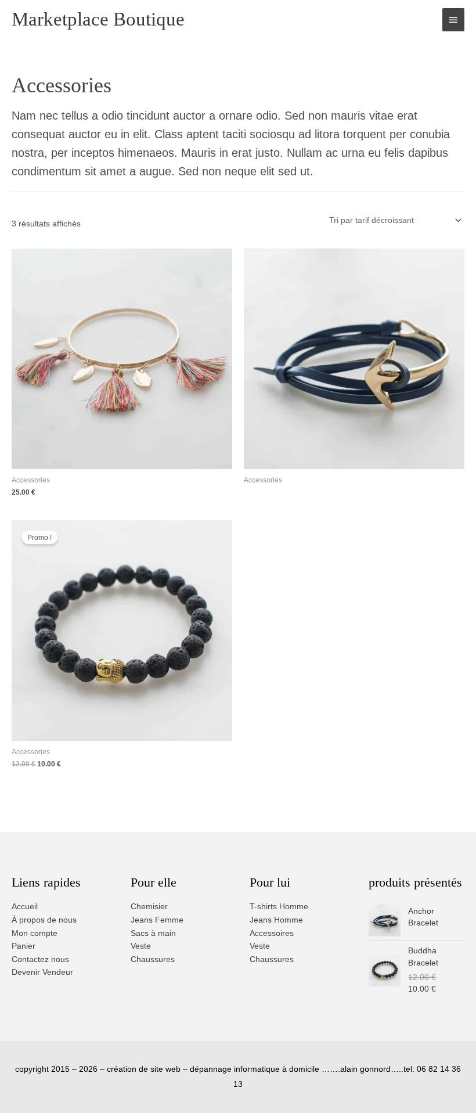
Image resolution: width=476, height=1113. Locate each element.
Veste (141, 946)
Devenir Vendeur (42, 972)
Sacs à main (153, 933)
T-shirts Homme (279, 906)
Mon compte (34, 933)
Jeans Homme (276, 920)
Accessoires (272, 933)
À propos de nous (44, 920)
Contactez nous (40, 959)
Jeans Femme (157, 920)
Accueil (25, 906)
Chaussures (153, 959)
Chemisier (149, 906)
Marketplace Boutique (98, 19)
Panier (23, 946)
